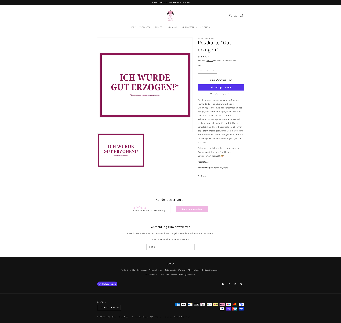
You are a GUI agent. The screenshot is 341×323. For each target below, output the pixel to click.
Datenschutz (170, 270)
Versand (209, 60)
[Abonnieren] (191, 247)
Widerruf (182, 270)
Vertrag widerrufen (187, 274)
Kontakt (124, 270)
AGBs (132, 270)
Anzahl (200, 65)
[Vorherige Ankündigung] (98, 2)
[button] (231, 15)
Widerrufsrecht (151, 274)
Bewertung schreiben (191, 209)
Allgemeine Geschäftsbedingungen (203, 270)
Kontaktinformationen (182, 317)
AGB (151, 317)
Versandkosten (155, 270)
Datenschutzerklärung (140, 317)
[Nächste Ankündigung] (243, 2)
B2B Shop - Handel (169, 274)
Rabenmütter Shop (109, 317)
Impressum (142, 270)
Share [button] (203, 176)
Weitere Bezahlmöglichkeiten (220, 94)
